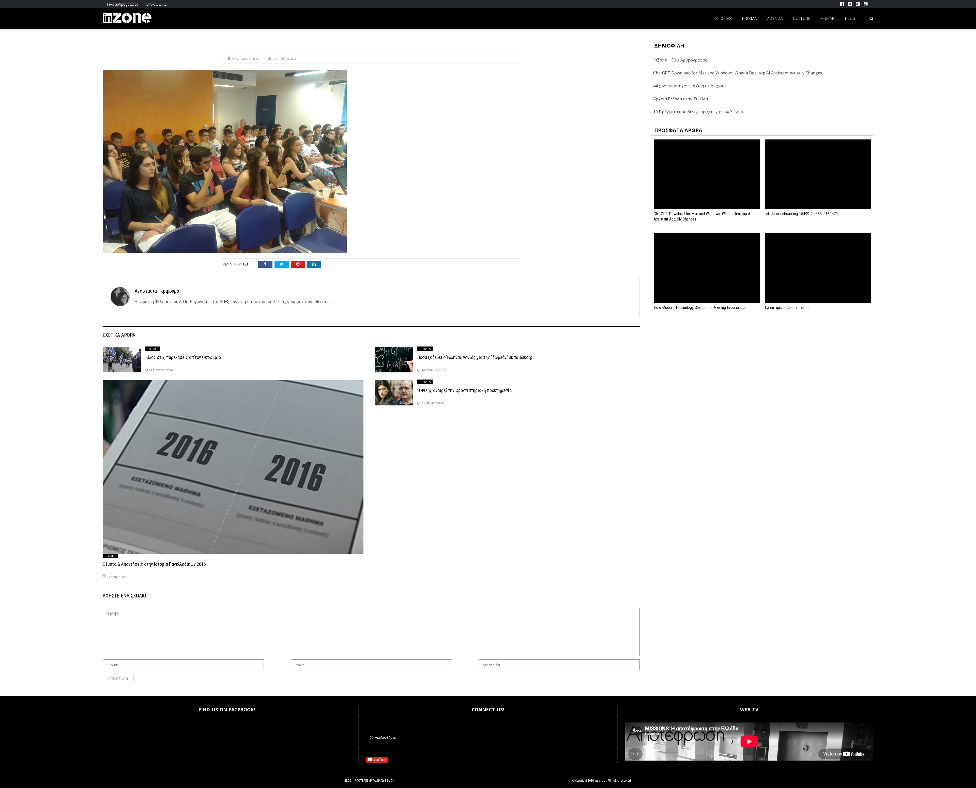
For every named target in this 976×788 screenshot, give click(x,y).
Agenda (775, 18)
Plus (850, 18)
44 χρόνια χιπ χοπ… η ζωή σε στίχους (689, 86)
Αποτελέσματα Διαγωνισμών (374, 780)
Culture (802, 18)
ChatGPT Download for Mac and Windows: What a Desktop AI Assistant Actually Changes (737, 73)
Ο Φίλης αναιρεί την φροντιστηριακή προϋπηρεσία (464, 390)
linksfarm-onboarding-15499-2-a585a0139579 (801, 213)
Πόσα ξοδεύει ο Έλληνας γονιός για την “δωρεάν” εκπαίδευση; (474, 357)
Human (828, 18)
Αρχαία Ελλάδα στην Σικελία (680, 99)
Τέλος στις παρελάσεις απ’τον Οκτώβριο (183, 357)
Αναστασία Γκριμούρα (247, 58)
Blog (348, 780)
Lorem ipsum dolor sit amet (787, 307)
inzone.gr (600, 780)
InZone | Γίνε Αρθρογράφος (680, 60)
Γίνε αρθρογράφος (122, 4)
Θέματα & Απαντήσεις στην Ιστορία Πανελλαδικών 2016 (154, 564)
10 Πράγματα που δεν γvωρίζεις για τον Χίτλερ (698, 112)
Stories (723, 18)
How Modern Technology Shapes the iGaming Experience (699, 307)
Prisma (749, 18)
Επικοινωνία (156, 4)
